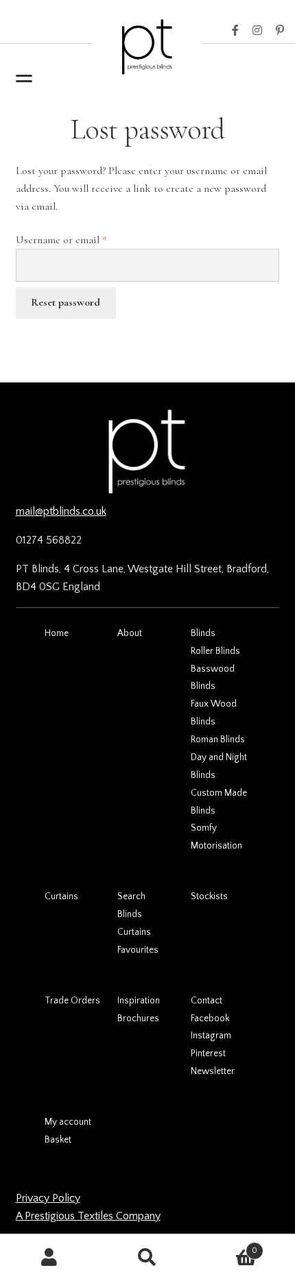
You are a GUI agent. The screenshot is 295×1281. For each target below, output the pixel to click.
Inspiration (138, 1000)
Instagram (257, 30)
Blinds (203, 633)
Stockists (209, 896)
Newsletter (213, 1071)
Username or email (81, 239)
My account (68, 1122)
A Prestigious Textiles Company (88, 1216)
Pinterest (280, 30)
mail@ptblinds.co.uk (61, 511)
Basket (58, 1139)
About (129, 633)
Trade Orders (72, 1000)
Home (57, 633)
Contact (206, 1000)
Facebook (235, 30)
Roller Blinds (215, 651)
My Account (49, 1257)
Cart (227, 1245)
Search (131, 896)
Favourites (137, 949)
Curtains (61, 896)
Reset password (65, 302)
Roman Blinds (218, 739)
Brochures (138, 1018)
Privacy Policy (48, 1198)
